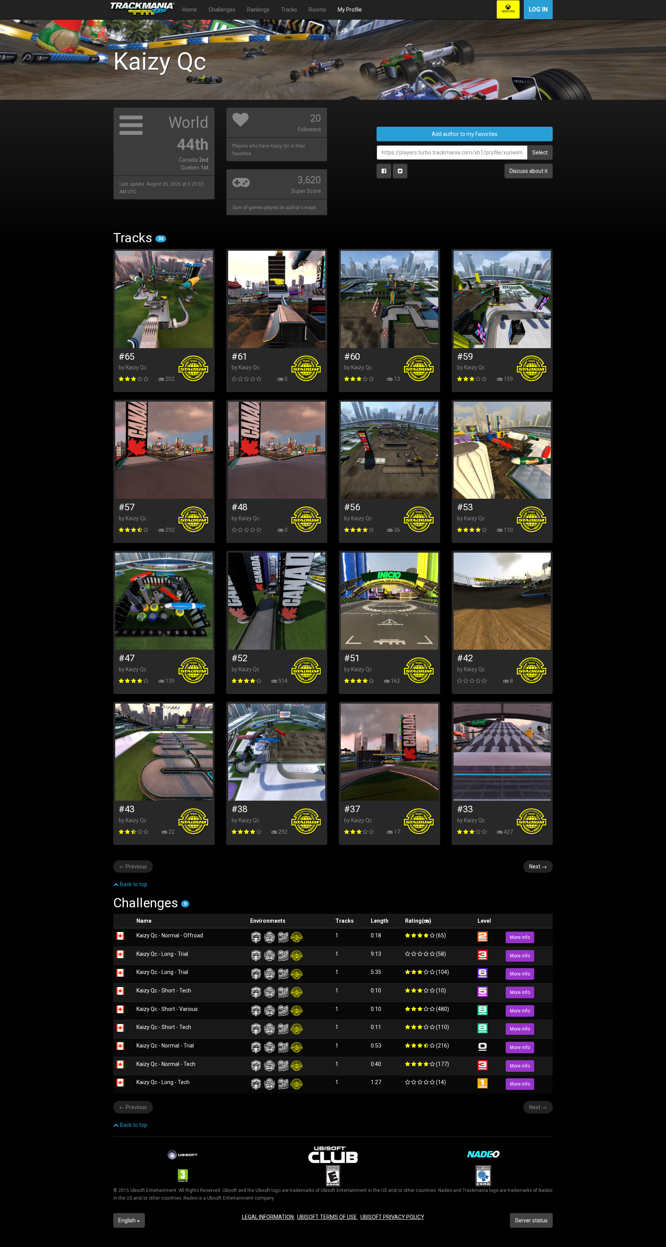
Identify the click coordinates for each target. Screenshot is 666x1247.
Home (189, 10)
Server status (531, 1220)
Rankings (258, 10)
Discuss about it (529, 171)
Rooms (317, 10)
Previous (133, 866)
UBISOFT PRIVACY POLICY (392, 1217)
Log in (538, 9)
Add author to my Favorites (465, 134)
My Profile (350, 10)
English (127, 1220)
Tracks (289, 10)
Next (538, 866)
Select (540, 152)
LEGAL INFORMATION (268, 1217)
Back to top (133, 884)
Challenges (222, 10)
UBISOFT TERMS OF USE (327, 1217)
